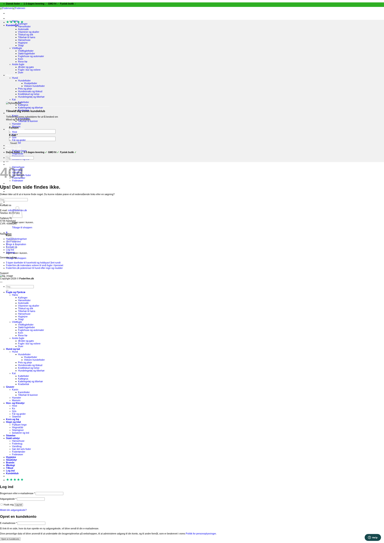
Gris (14, 137)
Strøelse (10, 161)
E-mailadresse (8, 523)
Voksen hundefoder (34, 86)
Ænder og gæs (26, 67)
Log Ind (10, 249)
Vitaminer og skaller (28, 32)
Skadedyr (11, 460)
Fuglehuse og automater (31, 56)
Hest (14, 132)
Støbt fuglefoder (26, 53)
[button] (14, 204)
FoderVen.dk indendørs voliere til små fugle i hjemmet (34, 265)
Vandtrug (17, 446)
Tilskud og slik (25, 34)
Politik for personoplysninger (201, 533)
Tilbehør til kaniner (28, 121)
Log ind (18, 505)
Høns (15, 295)
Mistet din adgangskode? (13, 510)
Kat (14, 99)
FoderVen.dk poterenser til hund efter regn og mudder (34, 268)
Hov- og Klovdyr (15, 403)
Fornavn (14, 127)
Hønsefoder (24, 26)
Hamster (16, 124)
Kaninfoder (24, 392)
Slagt (21, 45)
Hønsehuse (24, 40)
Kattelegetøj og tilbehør (30, 107)
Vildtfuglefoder (25, 51)
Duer (20, 72)
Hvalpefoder (30, 83)
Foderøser (17, 454)
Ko (13, 408)
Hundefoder (24, 80)
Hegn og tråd (13, 148)
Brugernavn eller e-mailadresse (17, 493)
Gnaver (10, 113)
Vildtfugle (17, 48)
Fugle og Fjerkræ (15, 18)
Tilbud (9, 468)
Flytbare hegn (19, 424)
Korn (20, 59)
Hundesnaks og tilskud (30, 91)
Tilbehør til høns (26, 37)
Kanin (15, 389)
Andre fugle (18, 64)
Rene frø (22, 61)
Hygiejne (23, 42)
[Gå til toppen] (1, 282)
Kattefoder (23, 102)
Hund (15, 78)
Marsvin (16, 400)
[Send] (7, 161)
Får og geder (19, 140)
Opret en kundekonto (10, 539)
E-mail (13, 135)
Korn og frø (12, 145)
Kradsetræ (23, 384)
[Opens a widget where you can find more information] (372, 537)
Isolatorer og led (20, 433)
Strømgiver (18, 430)
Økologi (10, 191)
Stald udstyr (13, 438)
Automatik (23, 29)
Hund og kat (13, 75)
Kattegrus (23, 105)
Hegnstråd (17, 427)
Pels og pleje (25, 88)
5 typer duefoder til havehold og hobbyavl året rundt (33, 262)
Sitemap (10, 252)
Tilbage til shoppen (22, 227)
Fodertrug (17, 443)
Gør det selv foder (21, 449)
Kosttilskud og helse (28, 94)
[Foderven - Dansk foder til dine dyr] (12, 8)
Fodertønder (18, 451)
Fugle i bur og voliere (29, 69)
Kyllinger (22, 297)
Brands (10, 462)
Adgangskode (8, 499)
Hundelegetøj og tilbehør (31, 97)
